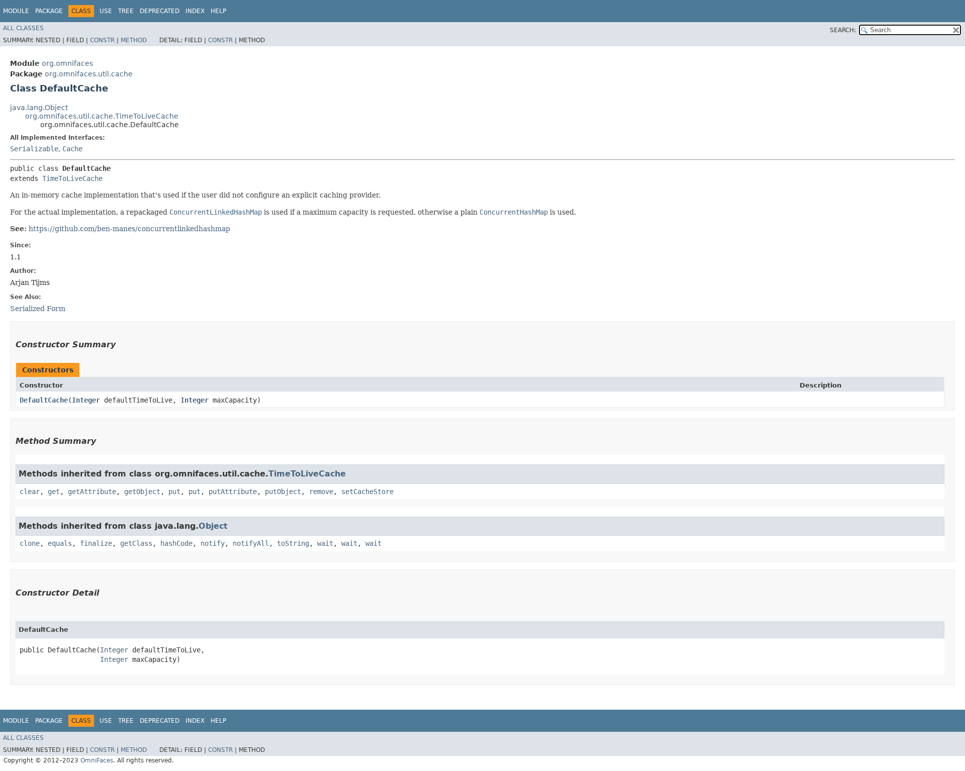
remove (321, 492)
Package (49, 11)
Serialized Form (37, 309)
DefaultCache (44, 400)
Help (218, 11)
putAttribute (233, 492)
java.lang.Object (39, 108)
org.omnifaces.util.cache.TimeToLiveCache (101, 116)
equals (60, 543)
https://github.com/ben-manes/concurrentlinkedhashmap (129, 229)
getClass (136, 543)
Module (16, 11)
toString (293, 543)
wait (325, 543)
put (174, 492)
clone (30, 543)
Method (134, 40)
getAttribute (92, 492)
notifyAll (251, 543)
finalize (96, 543)
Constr (102, 40)
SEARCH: (843, 30)
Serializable (34, 149)
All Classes (23, 28)
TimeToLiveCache (72, 178)
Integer (86, 400)
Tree (126, 11)
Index (195, 11)
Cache (72, 149)
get (54, 492)
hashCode (176, 543)
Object (213, 526)
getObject (142, 492)
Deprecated (159, 11)
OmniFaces (96, 760)
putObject (283, 492)
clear (30, 492)
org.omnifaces (67, 63)
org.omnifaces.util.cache (89, 74)
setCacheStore (367, 492)
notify (213, 543)
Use (106, 11)
